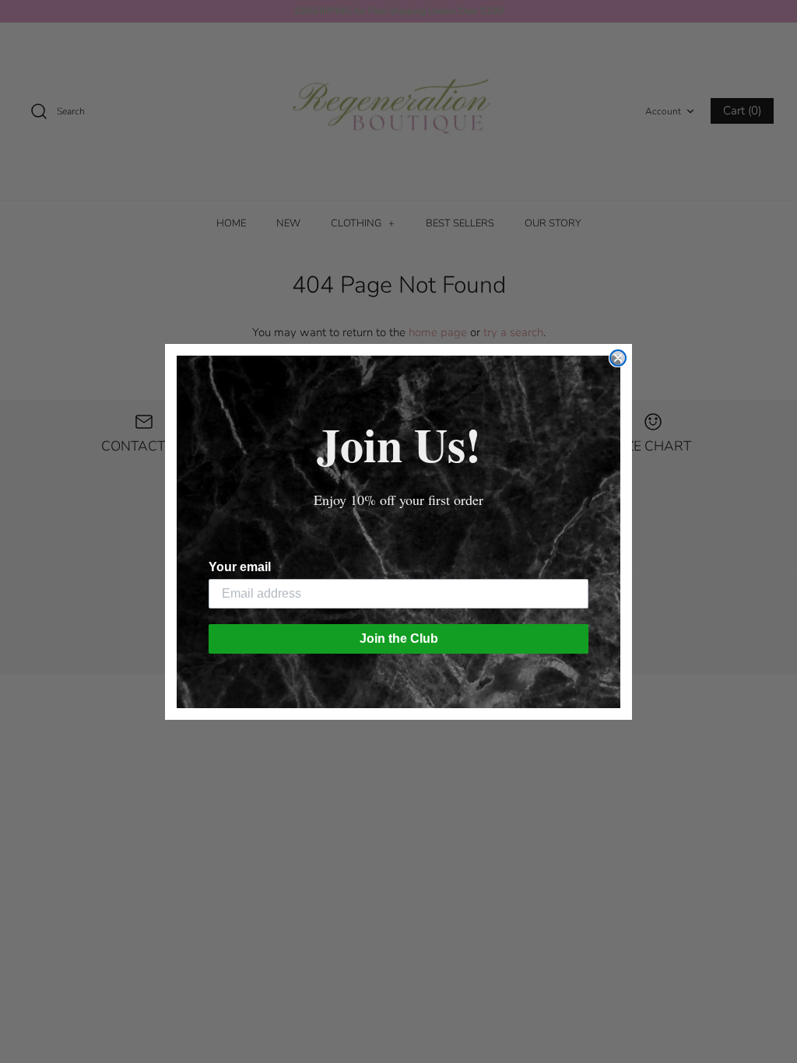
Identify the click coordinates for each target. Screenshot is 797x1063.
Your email (240, 567)
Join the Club (399, 638)
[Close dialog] (618, 358)
